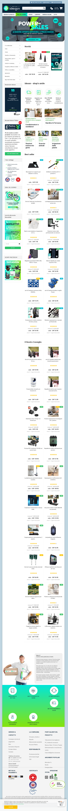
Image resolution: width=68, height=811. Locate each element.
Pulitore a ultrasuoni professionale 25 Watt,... (53, 597)
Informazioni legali (34, 756)
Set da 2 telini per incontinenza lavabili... (33, 202)
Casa (6, 48)
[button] (25, 66)
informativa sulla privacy (18, 804)
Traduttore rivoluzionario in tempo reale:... (33, 508)
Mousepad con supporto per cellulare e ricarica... (33, 172)
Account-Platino (33, 744)
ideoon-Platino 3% (9, 14)
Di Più (55, 14)
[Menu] (64, 800)
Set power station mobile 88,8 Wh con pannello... (53, 508)
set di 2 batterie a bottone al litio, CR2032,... (33, 291)
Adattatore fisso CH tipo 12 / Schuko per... (33, 419)
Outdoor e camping (9, 63)
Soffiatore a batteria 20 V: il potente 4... (53, 172)
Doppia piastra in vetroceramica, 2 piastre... (33, 538)
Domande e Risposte (14, 746)
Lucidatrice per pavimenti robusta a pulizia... (33, 478)
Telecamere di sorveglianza (52, 740)
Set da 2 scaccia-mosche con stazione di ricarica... (43, 65)
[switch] (61, 805)
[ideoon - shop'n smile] (12, 8)
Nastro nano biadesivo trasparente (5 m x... (33, 232)
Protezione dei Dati (34, 754)
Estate (30, 14)
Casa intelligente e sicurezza (52, 752)
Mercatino (7, 76)
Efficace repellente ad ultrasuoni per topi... (53, 567)
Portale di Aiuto (13, 749)
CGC (30, 759)
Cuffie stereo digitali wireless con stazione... (53, 627)
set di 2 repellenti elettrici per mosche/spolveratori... (53, 360)
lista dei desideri (57, 2)
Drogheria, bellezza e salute (11, 66)
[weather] (51, 8)
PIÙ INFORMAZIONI (12, 153)
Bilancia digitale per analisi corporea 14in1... (53, 261)
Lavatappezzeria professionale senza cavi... (53, 202)
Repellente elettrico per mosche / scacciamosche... (53, 389)
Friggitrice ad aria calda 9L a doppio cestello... (33, 627)
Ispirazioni (7, 73)
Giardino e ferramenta (10, 55)
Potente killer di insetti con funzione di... (33, 389)
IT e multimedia (8, 45)
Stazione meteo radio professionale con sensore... (53, 232)
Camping (37, 14)
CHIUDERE (11, 807)
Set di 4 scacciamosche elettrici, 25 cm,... (33, 360)
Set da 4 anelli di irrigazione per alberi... (33, 597)
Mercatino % (48, 762)
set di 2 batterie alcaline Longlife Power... (53, 291)
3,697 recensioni (13, 110)
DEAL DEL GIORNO (21, 14)
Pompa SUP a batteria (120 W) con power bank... (33, 449)
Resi (10, 744)
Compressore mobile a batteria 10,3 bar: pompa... (33, 320)
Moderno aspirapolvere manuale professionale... (53, 320)
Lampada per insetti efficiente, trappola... (53, 538)
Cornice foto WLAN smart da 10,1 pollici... (30, 64)
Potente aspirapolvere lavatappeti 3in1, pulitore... (53, 419)
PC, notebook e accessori (51, 742)
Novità (46, 765)
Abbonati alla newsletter (35, 742)
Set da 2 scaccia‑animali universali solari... (33, 567)
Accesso (47, 2)
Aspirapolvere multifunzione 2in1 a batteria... (53, 478)
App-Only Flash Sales (10, 79)
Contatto (11, 752)
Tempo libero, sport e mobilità (10, 59)
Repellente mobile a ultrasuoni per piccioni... (53, 449)
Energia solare (47, 14)
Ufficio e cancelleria (9, 69)
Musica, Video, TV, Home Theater (53, 745)
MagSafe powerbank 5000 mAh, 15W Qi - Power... (33, 261)
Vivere (6, 52)
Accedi (13, 247)
